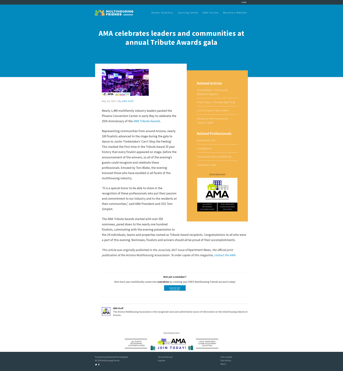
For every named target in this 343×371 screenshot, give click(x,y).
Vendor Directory (162, 12)
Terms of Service (165, 357)
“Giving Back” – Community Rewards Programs (212, 92)
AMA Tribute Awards (146, 121)
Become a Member (235, 12)
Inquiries (161, 360)
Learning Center (188, 12)
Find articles (226, 360)
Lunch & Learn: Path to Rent (212, 110)
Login (243, 2)
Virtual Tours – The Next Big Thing (216, 102)
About (223, 364)
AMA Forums (211, 12)
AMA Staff (128, 101)
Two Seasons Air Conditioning (214, 156)
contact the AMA (224, 255)
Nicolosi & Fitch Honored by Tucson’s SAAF (212, 120)
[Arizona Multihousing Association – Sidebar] (217, 194)
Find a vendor (226, 357)
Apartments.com (206, 140)
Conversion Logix (207, 165)
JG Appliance (204, 148)
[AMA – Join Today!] (171, 343)
